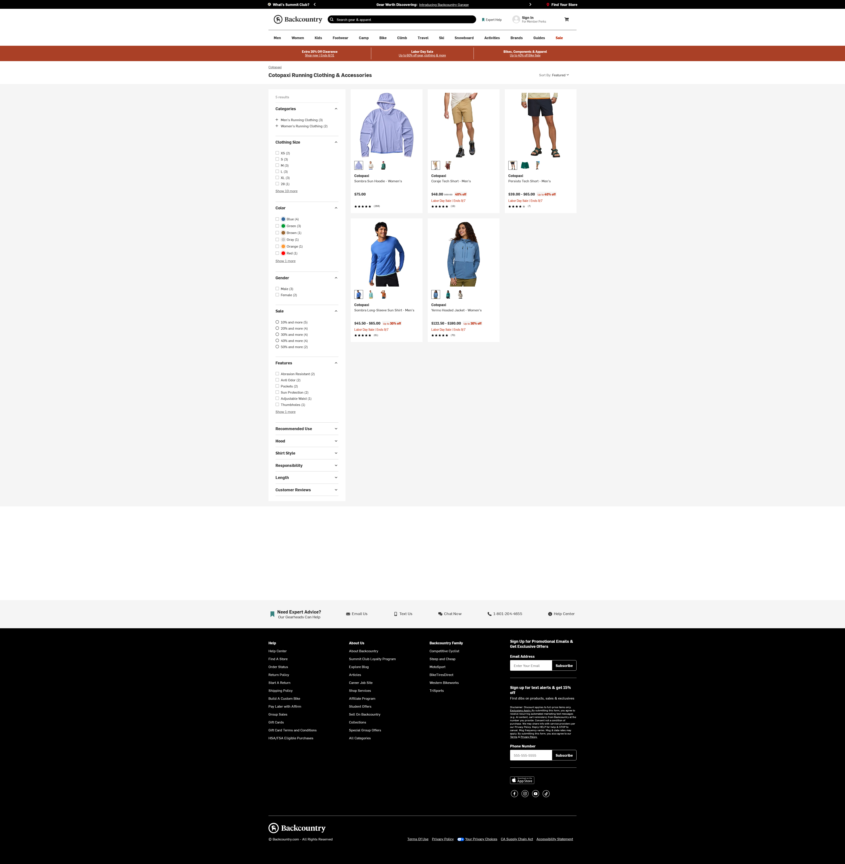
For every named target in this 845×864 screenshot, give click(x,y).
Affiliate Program (362, 698)
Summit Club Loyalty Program (372, 658)
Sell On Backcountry (364, 714)
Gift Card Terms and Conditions (292, 730)
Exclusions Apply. (521, 710)
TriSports (437, 690)
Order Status (278, 666)
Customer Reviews (293, 489)
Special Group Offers (365, 730)
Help (272, 643)
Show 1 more (286, 260)
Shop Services (360, 690)
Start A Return (279, 682)
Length (282, 477)
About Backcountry (363, 650)
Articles (355, 674)
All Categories (360, 738)
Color (281, 207)
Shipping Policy (280, 690)
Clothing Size (288, 142)
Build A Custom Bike (284, 698)
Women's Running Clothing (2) (304, 126)
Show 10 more (287, 190)
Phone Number (523, 746)
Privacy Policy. (529, 736)
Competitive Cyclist (444, 650)
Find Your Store (564, 4)
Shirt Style (285, 453)
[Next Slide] (530, 4)
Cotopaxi (275, 67)
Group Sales (277, 714)
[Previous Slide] (315, 4)
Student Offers (360, 706)
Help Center (277, 650)
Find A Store (278, 658)
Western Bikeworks (444, 682)
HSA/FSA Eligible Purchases (290, 738)
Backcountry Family (446, 643)
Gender (282, 277)
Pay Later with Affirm (284, 706)
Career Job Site (361, 682)
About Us (356, 643)
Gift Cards (276, 722)
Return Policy (278, 674)
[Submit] (331, 19)
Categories (286, 108)
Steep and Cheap (443, 658)
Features (284, 362)
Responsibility (289, 465)
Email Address (522, 656)
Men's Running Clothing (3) (302, 119)
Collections (357, 722)
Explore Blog (359, 666)
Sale (280, 311)
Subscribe (564, 665)
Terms (513, 736)
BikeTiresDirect (441, 674)
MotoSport (437, 666)
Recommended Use (294, 428)
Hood (280, 441)
